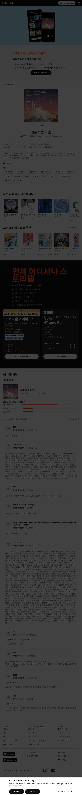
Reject (16, 791)
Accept (32, 791)
